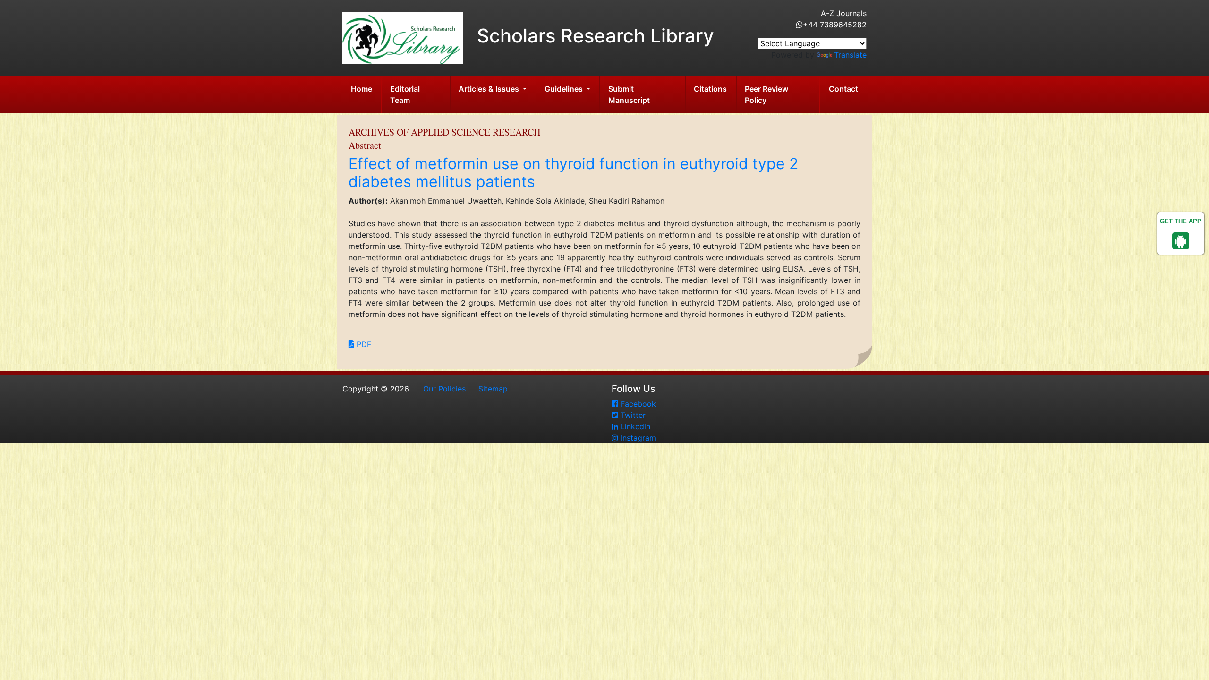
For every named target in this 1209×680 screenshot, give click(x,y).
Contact (843, 89)
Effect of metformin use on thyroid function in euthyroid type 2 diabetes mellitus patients (573, 172)
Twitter (632, 415)
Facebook (637, 403)
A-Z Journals (844, 13)
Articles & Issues (490, 89)
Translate (850, 55)
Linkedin (634, 426)
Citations (710, 89)
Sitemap (493, 388)
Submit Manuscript (629, 94)
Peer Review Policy (766, 94)
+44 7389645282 (835, 24)
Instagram (637, 437)
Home (361, 89)
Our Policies (444, 388)
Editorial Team (405, 94)
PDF (362, 344)
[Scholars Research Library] (402, 37)
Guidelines (565, 89)
